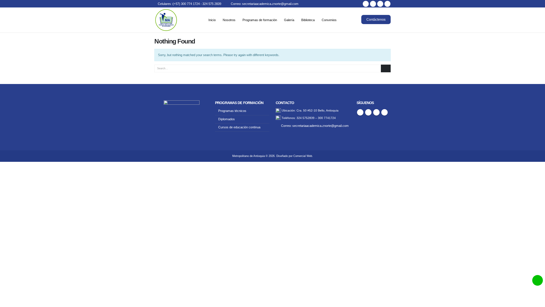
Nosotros (229, 20)
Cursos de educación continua (239, 127)
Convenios (329, 20)
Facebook (360, 112)
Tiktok (384, 112)
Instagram (376, 112)
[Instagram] (380, 4)
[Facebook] (366, 4)
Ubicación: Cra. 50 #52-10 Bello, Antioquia (309, 110)
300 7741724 (327, 118)
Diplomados (226, 119)
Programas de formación (259, 20)
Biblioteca (308, 20)
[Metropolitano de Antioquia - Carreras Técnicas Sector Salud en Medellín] (166, 20)
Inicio (212, 20)
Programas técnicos (232, 111)
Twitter (368, 112)
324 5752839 (305, 118)
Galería (289, 20)
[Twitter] (373, 4)
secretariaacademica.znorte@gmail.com (320, 125)
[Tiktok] (387, 4)
